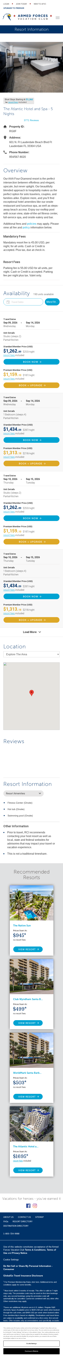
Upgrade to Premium (13, 8)
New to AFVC (40, 4)
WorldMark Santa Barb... (27, 1072)
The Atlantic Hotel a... (25, 1146)
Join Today (21, 4)
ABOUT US (8, 1217)
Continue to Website (31, 1351)
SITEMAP (39, 1217)
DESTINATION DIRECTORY (15, 1226)
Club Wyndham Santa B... (28, 999)
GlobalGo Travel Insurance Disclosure (23, 1275)
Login (6, 4)
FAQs (5, 1221)
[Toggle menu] (57, 17)
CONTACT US (24, 1217)
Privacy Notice (19, 1253)
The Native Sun (22, 925)
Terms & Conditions (35, 1250)
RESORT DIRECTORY (22, 1221)
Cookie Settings (31, 1343)
